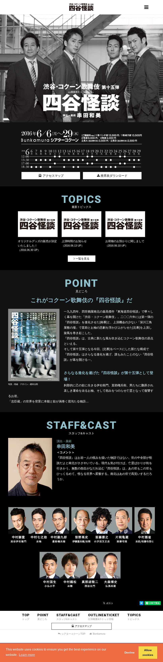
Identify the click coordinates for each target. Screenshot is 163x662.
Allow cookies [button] (148, 652)
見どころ (43, 617)
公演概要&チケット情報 (103, 617)
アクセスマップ (53, 175)
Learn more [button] (27, 654)
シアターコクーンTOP (73, 633)
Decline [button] (129, 652)
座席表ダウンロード (113, 175)
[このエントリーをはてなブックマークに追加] (142, 603)
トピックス (134, 617)
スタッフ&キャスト (68, 617)
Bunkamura (98, 633)
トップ (25, 617)
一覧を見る (82, 258)
